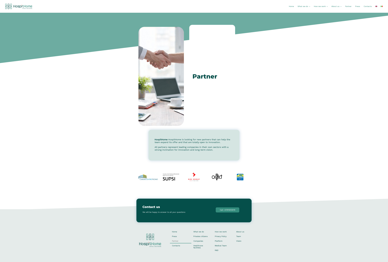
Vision (238, 241)
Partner (175, 241)
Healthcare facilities (198, 247)
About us (240, 232)
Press (174, 236)
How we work (221, 232)
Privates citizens (200, 236)
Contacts (176, 246)
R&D (216, 250)
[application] (309, 6)
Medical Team (221, 246)
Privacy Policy (221, 236)
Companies (198, 241)
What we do (198, 232)
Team (238, 236)
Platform (218, 241)
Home (174, 232)
